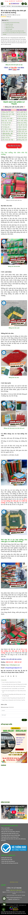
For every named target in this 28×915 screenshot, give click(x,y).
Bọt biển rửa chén (9, 24)
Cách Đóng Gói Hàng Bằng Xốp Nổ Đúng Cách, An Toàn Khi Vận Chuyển (14, 695)
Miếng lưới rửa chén (10, 27)
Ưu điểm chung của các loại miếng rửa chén (15, 30)
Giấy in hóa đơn (23, 127)
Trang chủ (3, 6)
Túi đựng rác (6, 127)
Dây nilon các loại (8, 131)
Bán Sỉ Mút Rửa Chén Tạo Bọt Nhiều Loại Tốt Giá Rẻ (13, 688)
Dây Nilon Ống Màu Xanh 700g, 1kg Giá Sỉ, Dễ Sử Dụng (13, 686)
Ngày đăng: (4, 14)
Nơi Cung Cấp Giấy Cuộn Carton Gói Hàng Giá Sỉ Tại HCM (14, 684)
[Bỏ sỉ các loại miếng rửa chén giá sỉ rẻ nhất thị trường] (14, 4)
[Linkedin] (11, 676)
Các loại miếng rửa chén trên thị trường (11, 22)
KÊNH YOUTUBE (5, 802)
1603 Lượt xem (17, 14)
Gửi (24, 719)
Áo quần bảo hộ (23, 112)
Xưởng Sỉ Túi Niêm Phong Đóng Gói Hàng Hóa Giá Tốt (13, 697)
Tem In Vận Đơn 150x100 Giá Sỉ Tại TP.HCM (11, 682)
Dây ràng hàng (7, 135)
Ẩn (7, 20)
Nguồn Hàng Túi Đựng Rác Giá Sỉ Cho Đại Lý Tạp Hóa (13, 700)
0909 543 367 (20, 1)
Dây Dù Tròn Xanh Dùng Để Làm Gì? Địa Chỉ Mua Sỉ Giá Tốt (14, 691)
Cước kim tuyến (9, 29)
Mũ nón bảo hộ (22, 114)
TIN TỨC (8, 6)
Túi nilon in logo (6, 129)
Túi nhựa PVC (6, 125)
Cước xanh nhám (9, 25)
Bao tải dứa (6, 137)
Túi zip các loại (6, 122)
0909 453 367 (13, 1)
